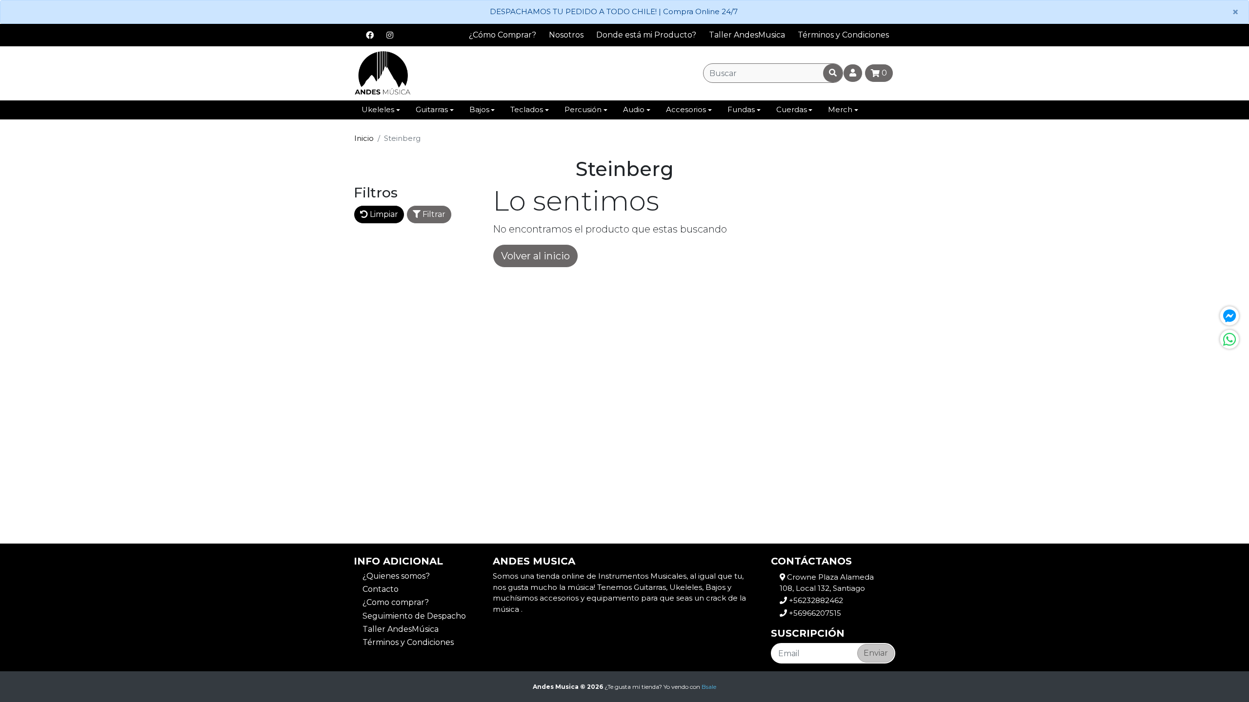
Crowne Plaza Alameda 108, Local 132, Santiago (827, 582)
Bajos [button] (479, 109)
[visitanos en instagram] (390, 35)
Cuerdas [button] (791, 109)
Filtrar (433, 214)
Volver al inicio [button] (535, 256)
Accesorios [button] (686, 109)
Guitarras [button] (432, 109)
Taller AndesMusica (747, 34)
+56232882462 (815, 600)
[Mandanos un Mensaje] (1229, 316)
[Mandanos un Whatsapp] (1229, 339)
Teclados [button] (526, 109)
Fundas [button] (741, 109)
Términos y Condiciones (843, 34)
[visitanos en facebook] (370, 35)
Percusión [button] (583, 109)
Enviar (876, 653)
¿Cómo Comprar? (502, 34)
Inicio (364, 138)
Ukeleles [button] (378, 109)
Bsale (709, 686)
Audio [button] (634, 109)
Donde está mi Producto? (646, 34)
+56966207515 (814, 613)
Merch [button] (840, 109)
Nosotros (566, 34)
